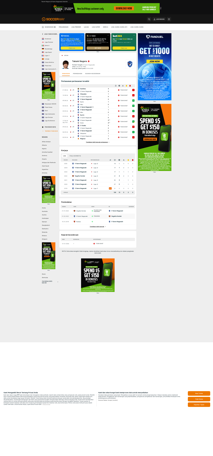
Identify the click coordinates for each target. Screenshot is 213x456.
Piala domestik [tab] (75, 156)
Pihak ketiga (46, 404)
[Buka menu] (169, 19)
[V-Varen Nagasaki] (130, 64)
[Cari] (149, 19)
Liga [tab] (64, 156)
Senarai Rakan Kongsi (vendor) (108, 400)
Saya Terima (199, 393)
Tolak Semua (199, 399)
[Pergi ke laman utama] (57, 19)
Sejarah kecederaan (92, 73)
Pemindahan (77, 73)
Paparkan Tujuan (199, 404)
